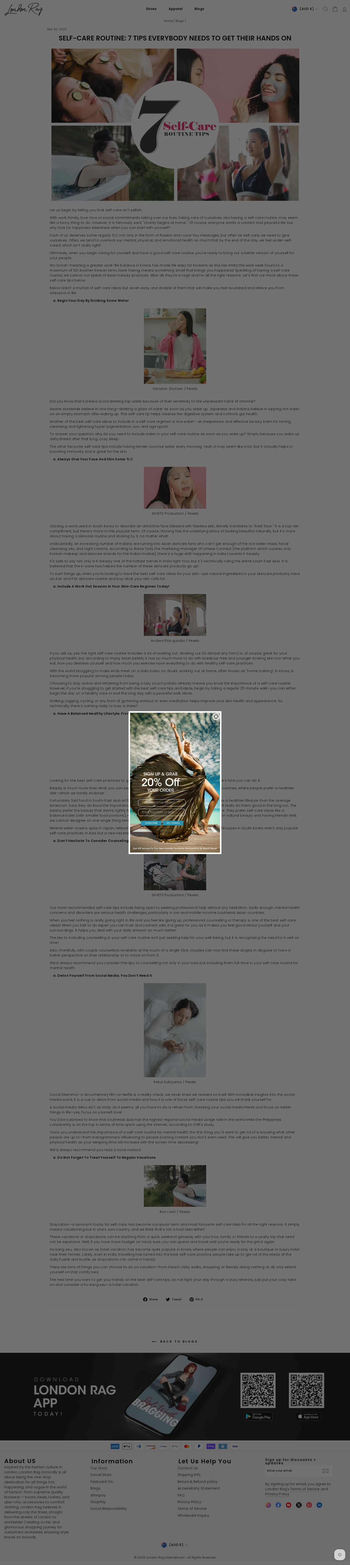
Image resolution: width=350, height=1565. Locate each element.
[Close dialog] (216, 717)
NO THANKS (173, 823)
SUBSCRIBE (151, 823)
